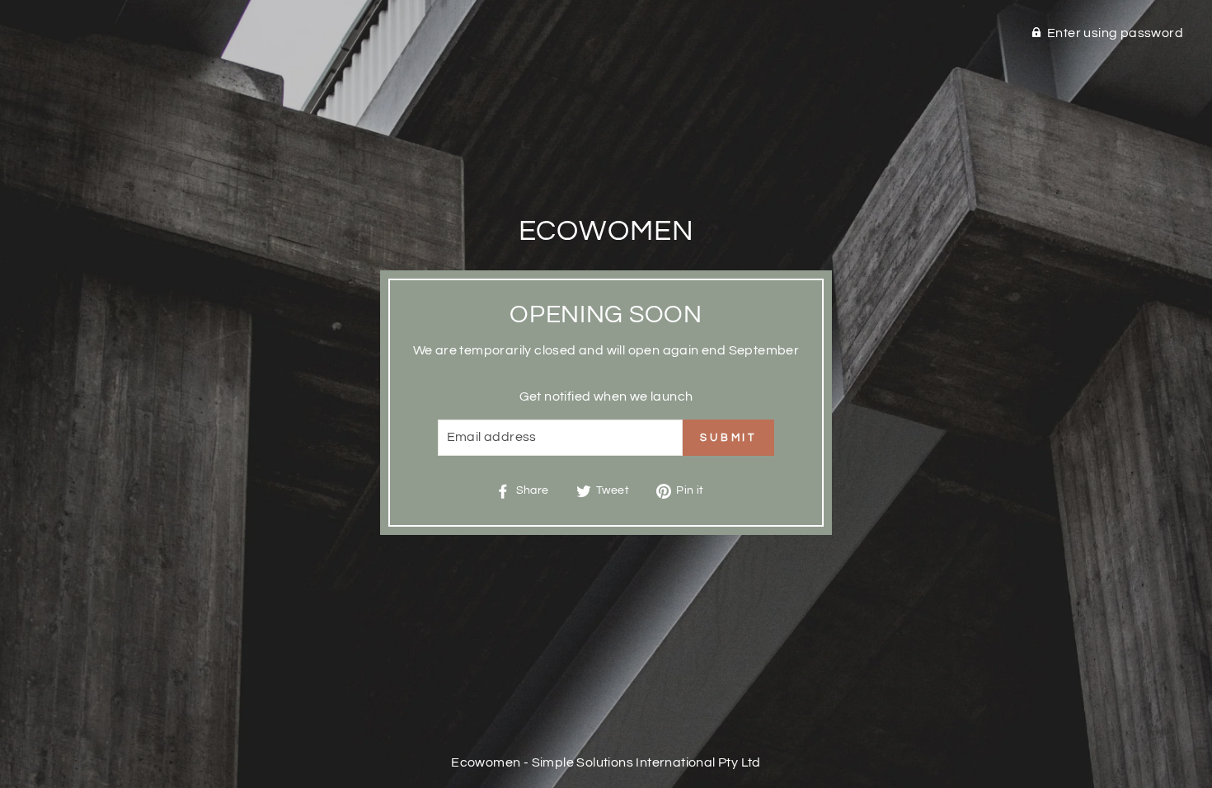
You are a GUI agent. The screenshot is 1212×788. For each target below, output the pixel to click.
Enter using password (1115, 33)
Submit (728, 437)
